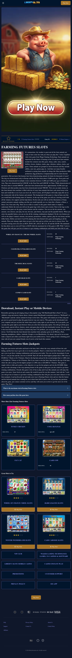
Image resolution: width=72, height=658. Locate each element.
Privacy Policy (18, 584)
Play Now (65, 3)
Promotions (18, 574)
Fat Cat (18, 460)
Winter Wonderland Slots (18, 540)
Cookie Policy (51, 626)
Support (5, 626)
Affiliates (6, 630)
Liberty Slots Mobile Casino (18, 564)
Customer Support (54, 574)
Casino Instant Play (53, 564)
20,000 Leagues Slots (54, 503)
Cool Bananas (53, 426)
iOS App (54, 584)
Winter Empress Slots (53, 139)
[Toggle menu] (3, 3)
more (69, 303)
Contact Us (28, 626)
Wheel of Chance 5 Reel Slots (18, 503)
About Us (50, 622)
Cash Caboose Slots (53, 540)
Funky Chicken (18, 426)
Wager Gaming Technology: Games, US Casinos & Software (54, 555)
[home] (33, 4)
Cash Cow (53, 460)
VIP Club (18, 554)
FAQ (5, 622)
